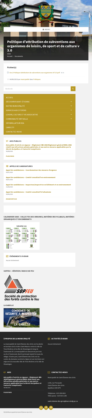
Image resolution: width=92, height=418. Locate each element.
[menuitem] (39, 97)
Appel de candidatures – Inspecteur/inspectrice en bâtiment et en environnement (38, 185)
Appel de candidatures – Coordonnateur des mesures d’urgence (31, 170)
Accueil (9, 56)
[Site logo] (46, 22)
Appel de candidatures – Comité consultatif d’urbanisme (28, 192)
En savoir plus (11, 199)
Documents (19, 56)
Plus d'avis (10, 156)
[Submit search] (73, 88)
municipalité (25, 79)
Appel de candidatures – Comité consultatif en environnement (30, 177)
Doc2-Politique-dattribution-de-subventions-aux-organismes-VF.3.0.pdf (35, 73)
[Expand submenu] (71, 101)
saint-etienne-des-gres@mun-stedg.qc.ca (63, 401)
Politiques (37, 79)
